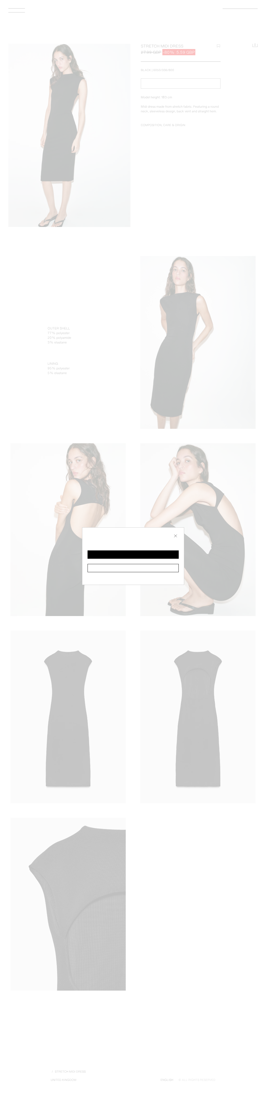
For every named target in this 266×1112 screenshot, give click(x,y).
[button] (133, 554)
